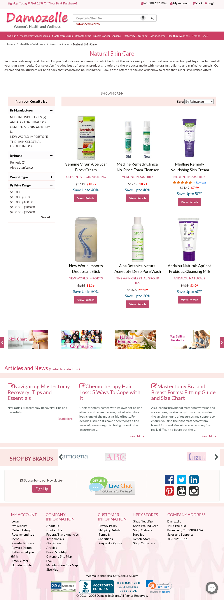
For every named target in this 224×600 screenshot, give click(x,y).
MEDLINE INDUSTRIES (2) (28, 117)
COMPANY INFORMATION (60, 517)
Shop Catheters (144, 543)
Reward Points (22, 547)
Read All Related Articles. (64, 369)
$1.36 (90, 285)
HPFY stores (145, 515)
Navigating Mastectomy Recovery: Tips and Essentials (39, 392)
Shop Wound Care (145, 526)
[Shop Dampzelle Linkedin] (194, 481)
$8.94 (143, 184)
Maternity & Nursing (135, 35)
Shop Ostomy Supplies (142, 532)
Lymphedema (158, 35)
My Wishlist (20, 526)
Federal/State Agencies (62, 534)
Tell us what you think (22, 554)
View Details (85, 198)
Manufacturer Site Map (62, 565)
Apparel (116, 35)
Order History (21, 530)
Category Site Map (59, 556)
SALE (205, 35)
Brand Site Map (56, 552)
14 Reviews (199, 182)
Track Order (20, 561)
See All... (46, 217)
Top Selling (11, 35)
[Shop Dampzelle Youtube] (181, 492)
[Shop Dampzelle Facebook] (169, 481)
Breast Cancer (101, 35)
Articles (51, 547)
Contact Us (54, 530)
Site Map (52, 569)
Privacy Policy (107, 526)
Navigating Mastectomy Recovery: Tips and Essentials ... (37, 410)
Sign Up (41, 488)
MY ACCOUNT (24, 515)
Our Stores (54, 543)
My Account (181, 3)
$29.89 (143, 290)
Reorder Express (23, 543)
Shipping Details (109, 530)
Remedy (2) (17, 162)
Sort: (180, 101)
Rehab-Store (142, 539)
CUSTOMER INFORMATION (112, 517)
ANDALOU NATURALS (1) (28, 122)
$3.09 (194, 285)
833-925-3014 (178, 539)
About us (52, 526)
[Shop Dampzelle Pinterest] (169, 492)
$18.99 (91, 184)
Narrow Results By (31, 101)
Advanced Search (88, 24)
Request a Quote (110, 543)
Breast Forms (83, 35)
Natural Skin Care (112, 53)
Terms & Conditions (105, 537)
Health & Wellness (179, 35)
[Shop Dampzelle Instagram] (194, 492)
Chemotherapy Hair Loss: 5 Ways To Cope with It (109, 392)
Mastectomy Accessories (35, 35)
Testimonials (55, 539)
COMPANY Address (186, 515)
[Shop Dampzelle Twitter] (181, 481)
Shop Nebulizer (143, 521)
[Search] (152, 18)
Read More (65, 418)
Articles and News (42, 368)
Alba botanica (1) (21, 167)
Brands (196, 35)
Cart (199, 3)
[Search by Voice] (143, 18)
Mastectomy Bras (62, 35)
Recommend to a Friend (23, 537)
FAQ (49, 561)
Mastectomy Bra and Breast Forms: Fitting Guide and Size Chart (183, 392)
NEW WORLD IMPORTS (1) (29, 136)
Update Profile (22, 565)
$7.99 (195, 187)
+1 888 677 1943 (155, 3)
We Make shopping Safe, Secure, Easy (112, 575)
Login (211, 3)
